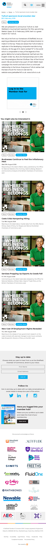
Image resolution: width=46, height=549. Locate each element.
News (10, 12)
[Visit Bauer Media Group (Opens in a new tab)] (34, 457)
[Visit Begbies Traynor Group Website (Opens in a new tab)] (23, 516)
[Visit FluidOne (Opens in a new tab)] (34, 474)
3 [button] (26, 112)
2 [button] (23, 112)
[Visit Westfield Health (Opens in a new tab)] (12, 441)
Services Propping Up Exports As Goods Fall (22, 274)
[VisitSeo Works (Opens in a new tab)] (12, 474)
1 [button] (20, 112)
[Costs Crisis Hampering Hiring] (23, 196)
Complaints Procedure (17, 539)
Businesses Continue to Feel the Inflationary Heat (22, 160)
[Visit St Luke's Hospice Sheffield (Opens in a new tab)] (12, 482)
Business (11, 155)
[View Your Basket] (31, 5)
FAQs (40, 536)
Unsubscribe (35, 536)
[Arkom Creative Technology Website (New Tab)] (27, 544)
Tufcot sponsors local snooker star (26, 12)
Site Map (6, 536)
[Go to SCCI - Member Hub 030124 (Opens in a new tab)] (23, 93)
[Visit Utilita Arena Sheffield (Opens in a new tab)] (12, 507)
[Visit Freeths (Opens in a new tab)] (34, 466)
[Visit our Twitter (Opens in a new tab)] (11, 396)
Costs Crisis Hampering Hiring (16, 218)
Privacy (28, 536)
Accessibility (13, 536)
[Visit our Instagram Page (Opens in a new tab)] (35, 396)
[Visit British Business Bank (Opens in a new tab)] (34, 498)
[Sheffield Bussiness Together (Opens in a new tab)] (37, 516)
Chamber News (13, 22)
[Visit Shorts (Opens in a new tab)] (12, 466)
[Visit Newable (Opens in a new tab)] (12, 498)
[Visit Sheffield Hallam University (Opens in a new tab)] (12, 449)
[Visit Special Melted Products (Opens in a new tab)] (34, 482)
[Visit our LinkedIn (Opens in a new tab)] (19, 396)
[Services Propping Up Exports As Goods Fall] (23, 251)
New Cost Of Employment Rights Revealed (22, 329)
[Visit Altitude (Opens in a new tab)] (34, 441)
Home (3, 12)
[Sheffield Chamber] (7, 5)
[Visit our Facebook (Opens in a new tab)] (27, 396)
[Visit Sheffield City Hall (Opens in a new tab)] (34, 507)
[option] (23, 93)
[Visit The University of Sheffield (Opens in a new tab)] (34, 449)
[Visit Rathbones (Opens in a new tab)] (12, 490)
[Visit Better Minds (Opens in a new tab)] (34, 490)
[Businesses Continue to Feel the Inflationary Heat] (23, 136)
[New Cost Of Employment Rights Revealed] (23, 306)
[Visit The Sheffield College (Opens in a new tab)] (12, 457)
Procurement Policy (29, 539)
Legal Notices (21, 536)
